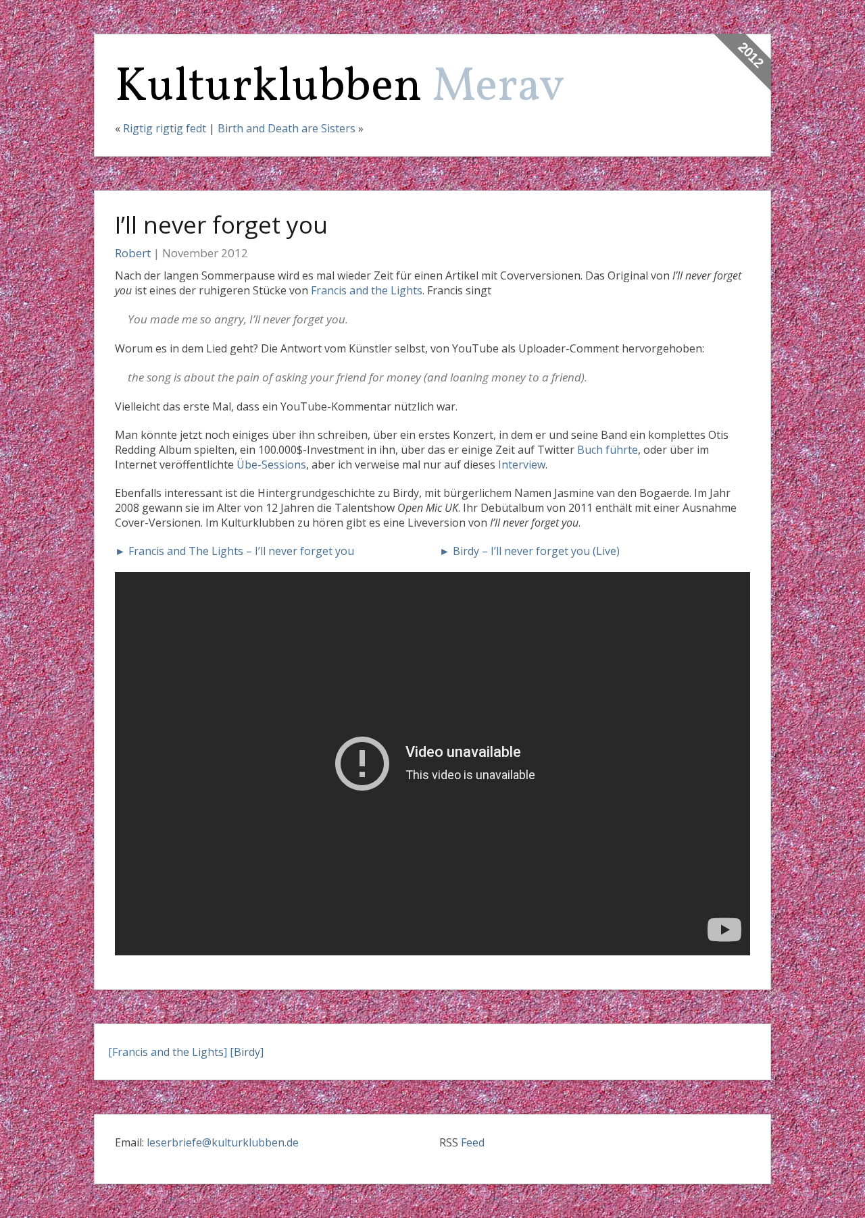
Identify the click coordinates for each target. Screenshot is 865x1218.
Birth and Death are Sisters (286, 128)
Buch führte (607, 449)
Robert (133, 253)
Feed (473, 1142)
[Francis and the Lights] (167, 1051)
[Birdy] (247, 1051)
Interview (521, 464)
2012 (751, 55)
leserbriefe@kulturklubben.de (223, 1142)
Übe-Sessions (271, 464)
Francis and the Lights (366, 290)
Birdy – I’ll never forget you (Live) (536, 551)
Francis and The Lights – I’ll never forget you (241, 551)
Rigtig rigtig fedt (164, 128)
